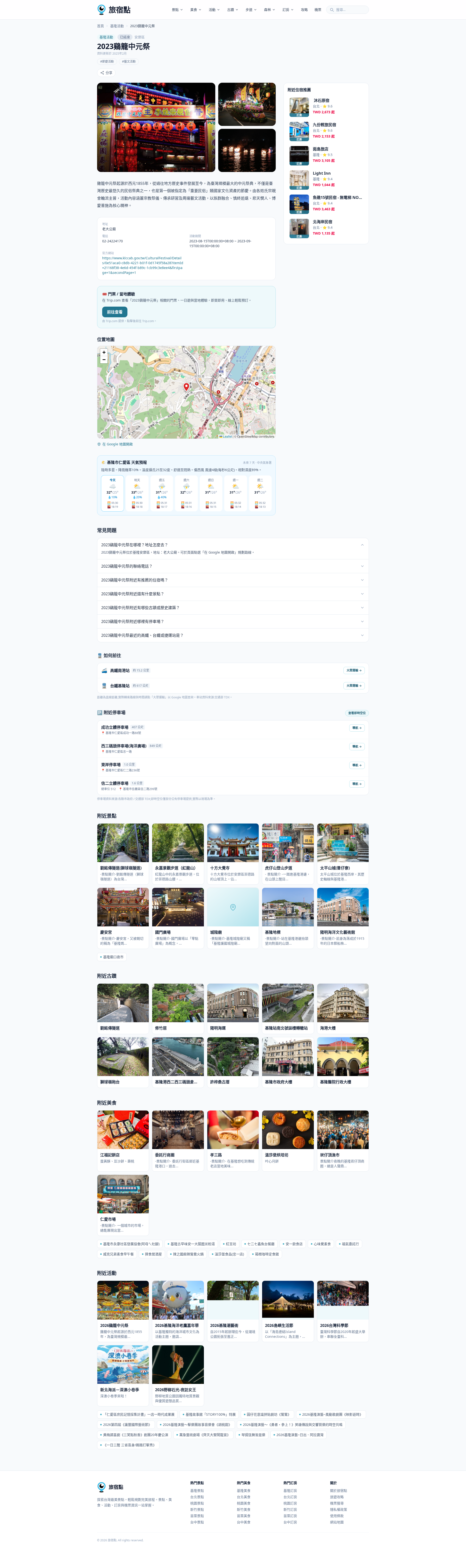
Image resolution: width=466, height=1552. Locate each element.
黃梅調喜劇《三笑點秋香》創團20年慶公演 (135, 1434)
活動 (212, 9)
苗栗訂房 (290, 1515)
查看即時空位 (357, 713)
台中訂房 (290, 1522)
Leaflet (227, 436)
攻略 (304, 9)
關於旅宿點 (338, 1490)
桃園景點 (197, 1503)
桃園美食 (243, 1503)
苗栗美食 (243, 1515)
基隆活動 (117, 26)
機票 (318, 9)
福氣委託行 (350, 1244)
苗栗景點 (197, 1515)
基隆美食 (243, 1490)
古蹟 (230, 9)
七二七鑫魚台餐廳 (261, 1244)
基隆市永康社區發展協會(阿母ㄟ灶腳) (131, 1244)
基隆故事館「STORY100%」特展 (211, 1414)
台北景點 (197, 1497)
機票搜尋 (337, 1503)
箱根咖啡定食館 (267, 1254)
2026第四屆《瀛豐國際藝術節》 (127, 1424)
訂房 (286, 9)
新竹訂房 (290, 1509)
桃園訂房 (290, 1503)
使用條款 (337, 1515)
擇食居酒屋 (153, 1254)
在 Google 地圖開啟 (117, 444)
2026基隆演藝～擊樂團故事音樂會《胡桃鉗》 (197, 1424)
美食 (193, 9)
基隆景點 (197, 1490)
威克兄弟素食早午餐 (118, 1254)
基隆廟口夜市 (113, 957)
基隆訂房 (290, 1490)
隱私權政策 (338, 1509)
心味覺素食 (322, 1244)
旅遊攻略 (337, 1497)
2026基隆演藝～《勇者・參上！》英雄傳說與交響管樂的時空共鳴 (292, 1424)
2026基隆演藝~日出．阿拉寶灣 (300, 1434)
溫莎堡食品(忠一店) (229, 1254)
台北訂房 (290, 1497)
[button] (186, 387)
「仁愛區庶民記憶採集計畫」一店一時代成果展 (139, 1414)
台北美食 (243, 1497)
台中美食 (243, 1522)
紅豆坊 (231, 1244)
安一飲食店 (294, 1244)
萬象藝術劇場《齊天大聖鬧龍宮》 (204, 1434)
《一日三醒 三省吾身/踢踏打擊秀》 (129, 1445)
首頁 (100, 26)
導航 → (357, 728)
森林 (267, 9)
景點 (175, 9)
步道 (249, 9)
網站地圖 (337, 1522)
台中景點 (197, 1522)
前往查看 (115, 312)
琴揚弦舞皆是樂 (253, 1434)
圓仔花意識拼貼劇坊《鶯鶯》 (269, 1414)
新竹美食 (243, 1509)
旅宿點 (120, 10)
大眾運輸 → (354, 670)
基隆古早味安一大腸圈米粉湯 (193, 1244)
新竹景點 (197, 1509)
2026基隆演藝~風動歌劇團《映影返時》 (332, 1414)
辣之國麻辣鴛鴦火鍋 (188, 1254)
